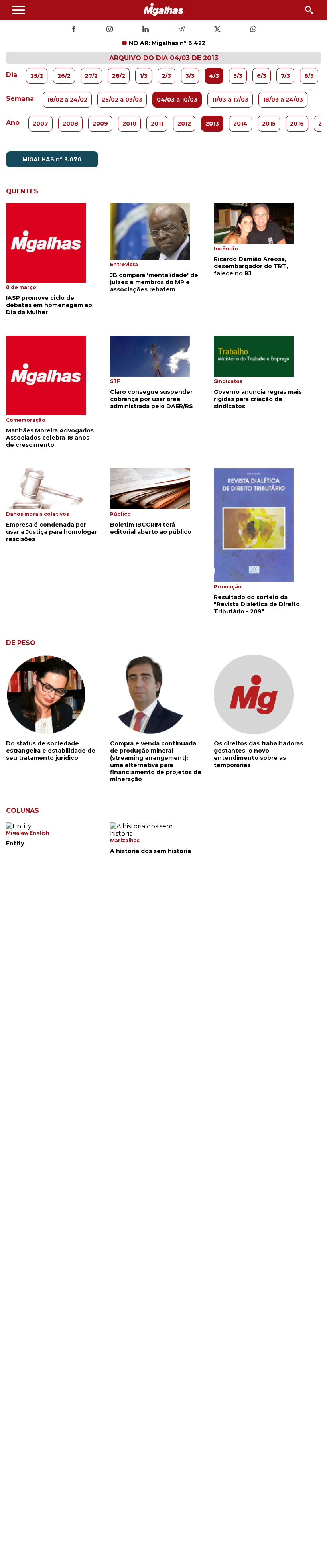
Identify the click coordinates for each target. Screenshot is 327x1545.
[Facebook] (74, 30)
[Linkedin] (146, 30)
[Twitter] (217, 30)
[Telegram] (181, 30)
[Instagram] (110, 30)
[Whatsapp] (253, 30)
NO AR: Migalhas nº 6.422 (167, 43)
